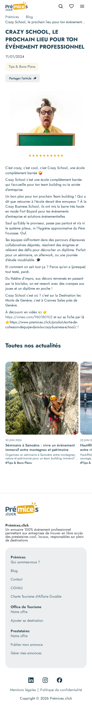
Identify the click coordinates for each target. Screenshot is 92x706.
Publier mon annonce (27, 644)
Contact (16, 579)
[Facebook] (60, 680)
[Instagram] (46, 680)
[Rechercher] (60, 6)
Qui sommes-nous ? (25, 562)
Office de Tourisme (26, 606)
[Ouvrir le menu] (82, 6)
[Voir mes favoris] (71, 6)
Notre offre (19, 611)
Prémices (12, 16)
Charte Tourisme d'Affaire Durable (36, 596)
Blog (29, 16)
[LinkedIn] (31, 680)
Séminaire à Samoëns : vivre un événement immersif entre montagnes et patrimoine (40, 447)
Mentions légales (23, 690)
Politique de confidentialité (61, 690)
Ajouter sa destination (27, 620)
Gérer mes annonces (26, 653)
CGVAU (17, 588)
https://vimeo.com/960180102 (28, 317)
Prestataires (20, 631)
